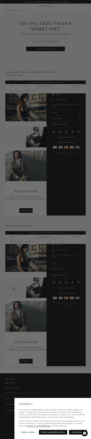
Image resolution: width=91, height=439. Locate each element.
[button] (84, 433)
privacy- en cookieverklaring (38, 426)
